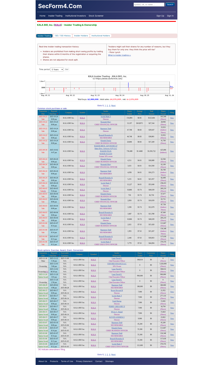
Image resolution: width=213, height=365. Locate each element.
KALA (58, 24)
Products (54, 361)
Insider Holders (81, 35)
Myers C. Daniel (117, 312)
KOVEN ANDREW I (116, 317)
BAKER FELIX (105, 151)
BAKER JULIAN (106, 154)
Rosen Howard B (117, 290)
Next (113, 105)
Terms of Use (67, 361)
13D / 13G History (63, 35)
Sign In (170, 15)
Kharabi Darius (106, 141)
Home (42, 15)
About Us (43, 361)
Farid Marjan (116, 301)
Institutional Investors (75, 15)
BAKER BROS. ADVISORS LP (105, 146)
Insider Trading (55, 15)
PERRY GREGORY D (117, 307)
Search (170, 4)
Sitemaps (109, 361)
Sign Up (160, 15)
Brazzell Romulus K (106, 135)
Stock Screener (96, 15)
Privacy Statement (84, 361)
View (172, 118)
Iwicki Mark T (106, 117)
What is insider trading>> (119, 55)
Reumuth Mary (106, 122)
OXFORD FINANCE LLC (116, 264)
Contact (98, 361)
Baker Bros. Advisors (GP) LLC (106, 149)
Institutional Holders (101, 35)
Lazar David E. (117, 258)
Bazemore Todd (105, 129)
